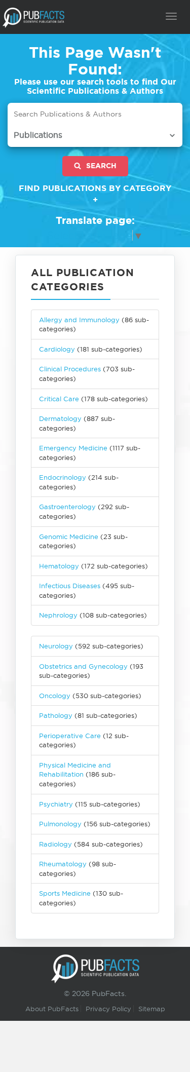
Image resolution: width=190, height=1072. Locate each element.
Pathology (55, 715)
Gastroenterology (67, 506)
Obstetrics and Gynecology (83, 666)
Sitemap (151, 1008)
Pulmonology (60, 823)
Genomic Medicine (68, 536)
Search (101, 166)
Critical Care (59, 398)
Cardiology (57, 349)
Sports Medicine (66, 893)
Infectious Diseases (69, 585)
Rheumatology (63, 863)
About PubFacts (52, 1008)
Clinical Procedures (70, 368)
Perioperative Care (70, 735)
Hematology (59, 565)
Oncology (54, 695)
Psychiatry (56, 804)
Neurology (56, 645)
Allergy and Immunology (79, 319)
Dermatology (60, 418)
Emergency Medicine (73, 447)
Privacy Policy (108, 1008)
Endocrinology (62, 477)
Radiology (55, 844)
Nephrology (58, 615)
